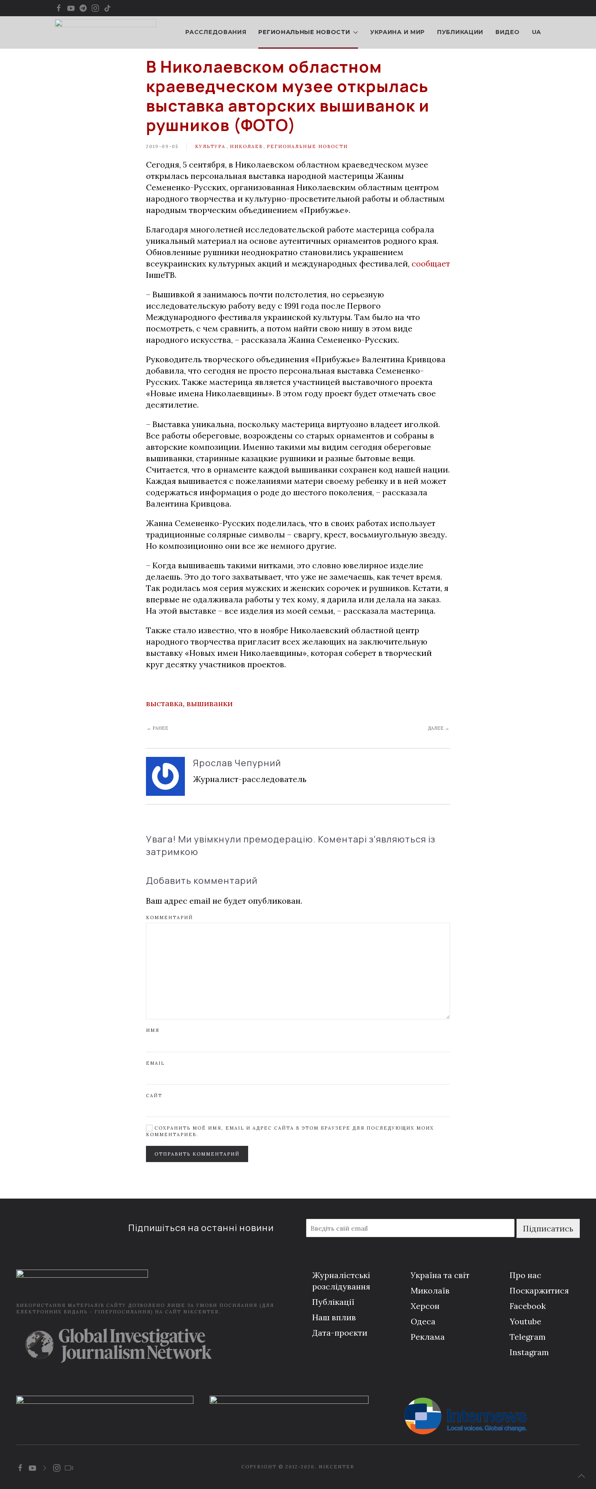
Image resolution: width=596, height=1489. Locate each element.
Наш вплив (334, 1317)
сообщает (431, 263)
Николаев (246, 146)
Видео (507, 32)
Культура (210, 146)
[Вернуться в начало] (105, 32)
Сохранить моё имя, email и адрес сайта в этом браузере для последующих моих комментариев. (290, 1131)
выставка (164, 703)
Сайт (154, 1095)
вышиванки (210, 703)
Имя (152, 1030)
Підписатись (548, 1228)
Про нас (525, 1275)
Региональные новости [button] (304, 32)
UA (536, 32)
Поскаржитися (539, 1290)
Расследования (215, 32)
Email (155, 1063)
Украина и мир (397, 32)
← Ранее (157, 728)
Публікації (333, 1302)
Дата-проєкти (339, 1333)
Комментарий (169, 917)
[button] (581, 1476)
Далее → (438, 728)
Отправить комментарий (197, 1154)
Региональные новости (307, 146)
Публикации (460, 32)
